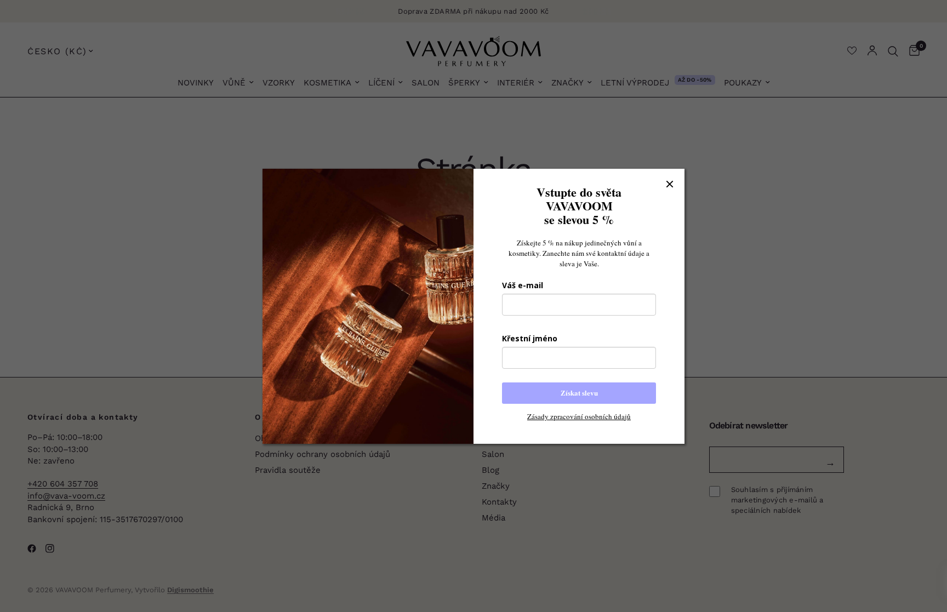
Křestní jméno (529, 338)
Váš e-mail (522, 285)
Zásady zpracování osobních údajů (579, 416)
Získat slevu (579, 392)
